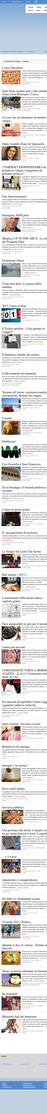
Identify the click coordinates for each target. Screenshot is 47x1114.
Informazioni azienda (29, 1087)
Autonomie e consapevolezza (19, 880)
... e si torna (9, 856)
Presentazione (27, 1083)
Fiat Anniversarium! (14, 196)
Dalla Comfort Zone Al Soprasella (23, 144)
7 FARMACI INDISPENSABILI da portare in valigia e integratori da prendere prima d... (24, 170)
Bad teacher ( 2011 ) (14, 574)
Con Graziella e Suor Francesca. (21, 464)
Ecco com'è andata (13, 788)
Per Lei (30, 10)
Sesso (38, 10)
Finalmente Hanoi (13, 260)
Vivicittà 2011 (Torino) (16, 922)
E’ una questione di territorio (20, 532)
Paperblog (12, 8)
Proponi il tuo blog (16, 1)
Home (4, 1)
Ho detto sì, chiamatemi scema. (21, 898)
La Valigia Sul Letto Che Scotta (21, 551)
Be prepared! (10, 994)
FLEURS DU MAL (7, 1064)
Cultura (39, 7)
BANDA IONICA (25, 1064)
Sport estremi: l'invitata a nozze (21, 724)
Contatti (4, 1085)
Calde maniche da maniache (19, 373)
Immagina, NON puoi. (15, 215)
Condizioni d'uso (28, 1085)
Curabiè (7, 418)
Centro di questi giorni (16, 509)
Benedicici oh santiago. (16, 746)
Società (30, 7)
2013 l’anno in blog (14, 306)
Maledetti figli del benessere (19, 1016)
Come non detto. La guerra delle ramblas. (22, 285)
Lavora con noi (6, 1087)
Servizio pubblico (13, 807)
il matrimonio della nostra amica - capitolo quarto (23, 599)
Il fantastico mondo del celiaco (20, 354)
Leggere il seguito (27, 106)
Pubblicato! (9, 441)
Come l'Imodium (12, 68)
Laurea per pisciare (13, 647)
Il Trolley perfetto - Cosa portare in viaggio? (23, 330)
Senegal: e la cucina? (14, 765)
